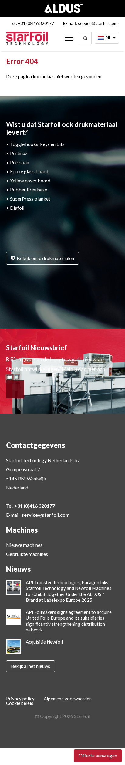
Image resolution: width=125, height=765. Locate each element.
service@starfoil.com (97, 23)
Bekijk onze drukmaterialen (45, 258)
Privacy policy (20, 698)
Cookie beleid (19, 703)
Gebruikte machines (27, 554)
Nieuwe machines (24, 545)
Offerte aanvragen (98, 755)
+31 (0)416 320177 (36, 23)
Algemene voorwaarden (68, 698)
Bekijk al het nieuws (30, 666)
